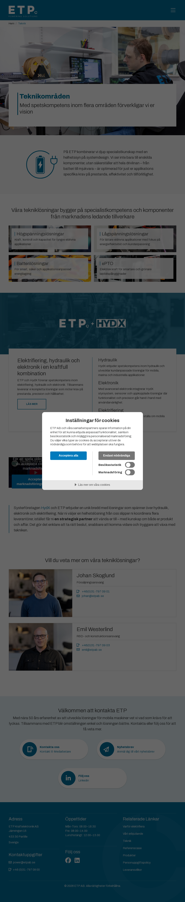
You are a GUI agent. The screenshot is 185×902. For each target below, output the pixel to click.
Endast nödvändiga (116, 455)
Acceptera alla (68, 455)
